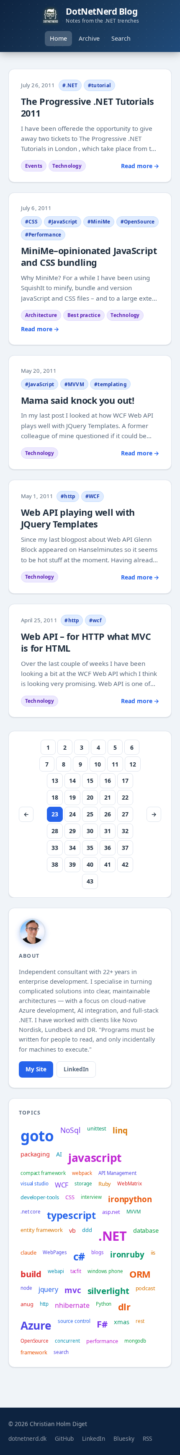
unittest (96, 1128)
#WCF (92, 496)
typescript (71, 1215)
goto (37, 1135)
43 (90, 881)
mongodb (135, 1341)
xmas (121, 1321)
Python (103, 1304)
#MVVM (74, 384)
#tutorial (99, 85)
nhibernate (72, 1305)
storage (83, 1183)
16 (107, 781)
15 (90, 781)
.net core (31, 1211)
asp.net (111, 1212)
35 (90, 848)
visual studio (35, 1183)
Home (58, 38)
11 (115, 764)
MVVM (133, 1211)
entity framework (42, 1230)
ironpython (130, 1199)
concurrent (67, 1341)
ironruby (127, 1254)
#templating (110, 384)
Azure (36, 1325)
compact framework (43, 1173)
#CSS (31, 221)
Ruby (104, 1183)
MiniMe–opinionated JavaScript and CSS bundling (89, 256)
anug (27, 1304)
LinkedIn (76, 1069)
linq (120, 1130)
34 (72, 848)
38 (54, 864)
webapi (56, 1271)
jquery (48, 1289)
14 (72, 781)
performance (102, 1341)
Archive (89, 38)
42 (125, 864)
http (44, 1304)
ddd (87, 1230)
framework (34, 1352)
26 (107, 814)
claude (28, 1252)
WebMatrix (129, 1183)
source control (74, 1321)
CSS (70, 1197)
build (31, 1274)
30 (90, 831)
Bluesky (123, 1438)
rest (140, 1321)
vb (72, 1230)
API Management (117, 1173)
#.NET (69, 85)
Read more (140, 166)
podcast (145, 1288)
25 (90, 814)
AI (59, 1154)
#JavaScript (62, 221)
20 (90, 797)
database (146, 1230)
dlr (124, 1307)
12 (132, 764)
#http (68, 496)
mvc (72, 1290)
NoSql (70, 1130)
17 (125, 781)
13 (54, 781)
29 (72, 831)
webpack (82, 1173)
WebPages (55, 1252)
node (26, 1288)
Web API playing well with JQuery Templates (78, 518)
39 (72, 864)
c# (79, 1256)
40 (90, 864)
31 (107, 831)
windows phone (105, 1271)
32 (125, 831)
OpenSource (35, 1341)
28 (54, 831)
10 (97, 764)
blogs (97, 1252)
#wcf (95, 620)
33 (54, 848)
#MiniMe (99, 221)
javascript (94, 1157)
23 (54, 814)
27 (125, 814)
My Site (36, 1069)
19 (72, 797)
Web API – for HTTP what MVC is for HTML (86, 642)
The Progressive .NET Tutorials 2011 (87, 107)
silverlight (108, 1291)
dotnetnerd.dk (27, 1438)
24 (72, 814)
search (61, 1352)
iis (153, 1252)
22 (125, 797)
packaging (35, 1154)
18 (54, 797)
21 (107, 797)
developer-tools (40, 1197)
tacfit (75, 1271)
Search (121, 38)
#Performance (43, 234)
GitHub (64, 1438)
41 (107, 864)
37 (125, 848)
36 (107, 848)
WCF (62, 1185)
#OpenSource (138, 221)
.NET (112, 1236)
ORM (140, 1274)
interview (91, 1197)
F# (102, 1324)
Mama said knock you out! (77, 400)
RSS (147, 1438)
